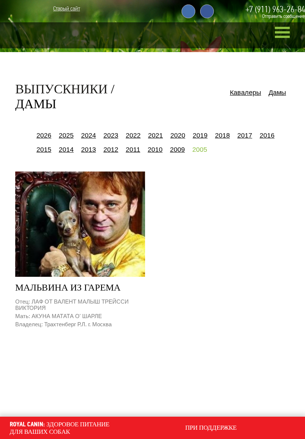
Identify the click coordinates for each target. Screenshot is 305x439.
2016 (267, 135)
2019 (200, 135)
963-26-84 (275, 9)
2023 (110, 135)
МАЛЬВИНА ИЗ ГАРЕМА (68, 287)
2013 (88, 149)
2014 (66, 149)
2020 (177, 135)
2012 (110, 149)
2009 (177, 149)
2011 (133, 149)
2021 (155, 135)
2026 (43, 135)
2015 (43, 149)
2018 (222, 135)
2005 (199, 149)
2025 (66, 135)
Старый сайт (66, 10)
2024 (88, 135)
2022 (133, 135)
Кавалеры (245, 92)
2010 (155, 149)
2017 (244, 135)
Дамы (277, 92)
